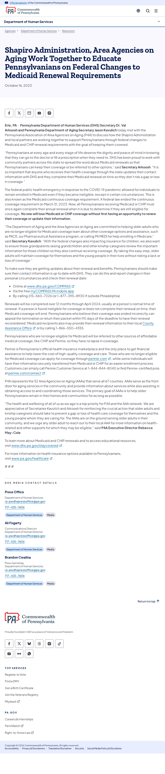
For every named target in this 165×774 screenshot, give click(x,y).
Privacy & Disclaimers (33, 748)
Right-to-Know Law (17, 732)
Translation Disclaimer (60, 748)
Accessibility (12, 748)
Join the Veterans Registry (21, 694)
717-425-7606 (15, 507)
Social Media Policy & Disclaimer (104, 748)
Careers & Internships (19, 719)
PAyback (10, 701)
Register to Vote (15, 674)
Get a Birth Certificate (19, 688)
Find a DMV (12, 681)
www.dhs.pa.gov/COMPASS (51, 286)
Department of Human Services (28, 22)
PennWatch (12, 726)
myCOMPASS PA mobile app (52, 291)
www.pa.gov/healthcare (32, 458)
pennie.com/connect (26, 373)
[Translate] (138, 10)
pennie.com (99, 358)
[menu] (156, 11)
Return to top (146, 601)
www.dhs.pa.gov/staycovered (37, 445)
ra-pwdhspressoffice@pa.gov (25, 501)
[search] (148, 11)
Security (79, 748)
